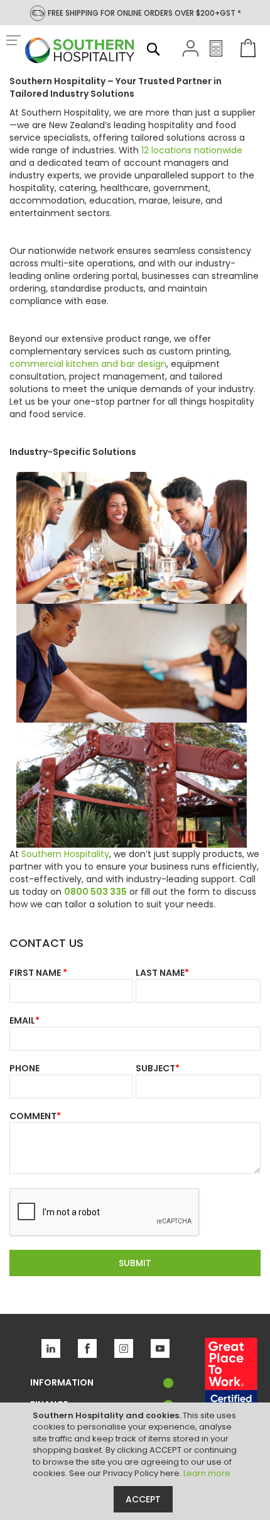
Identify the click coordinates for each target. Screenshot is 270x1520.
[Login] (191, 53)
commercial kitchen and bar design (87, 364)
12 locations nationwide (191, 150)
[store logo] (80, 52)
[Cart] (245, 49)
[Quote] (216, 53)
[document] (136, 1461)
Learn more (206, 1473)
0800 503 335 (95, 891)
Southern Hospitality (65, 854)
